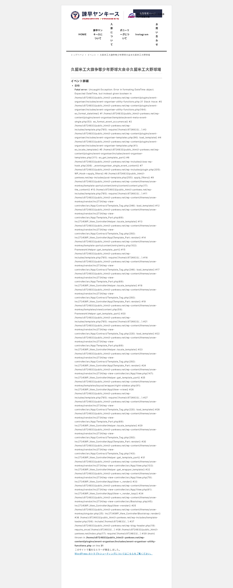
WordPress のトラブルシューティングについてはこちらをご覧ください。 (114, 553)
